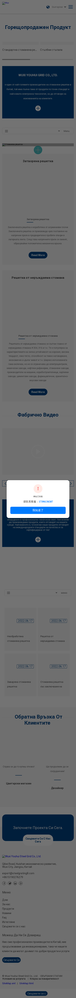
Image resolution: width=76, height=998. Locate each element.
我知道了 (38, 510)
